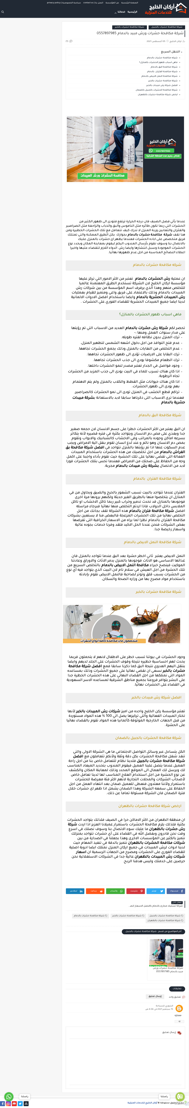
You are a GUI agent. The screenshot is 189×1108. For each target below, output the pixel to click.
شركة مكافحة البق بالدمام (164, 67)
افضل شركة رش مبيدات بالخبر (162, 85)
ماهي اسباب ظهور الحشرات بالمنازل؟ (158, 62)
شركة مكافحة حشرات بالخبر (129, 27)
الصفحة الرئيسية (129, 3)
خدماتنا (121, 12)
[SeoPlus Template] (186, 1103)
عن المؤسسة (112, 3)
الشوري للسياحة (164, 1006)
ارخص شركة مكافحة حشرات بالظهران (158, 95)
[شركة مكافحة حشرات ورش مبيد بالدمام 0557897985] (166, 953)
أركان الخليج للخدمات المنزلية (142, 1103)
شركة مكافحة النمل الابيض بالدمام (159, 76)
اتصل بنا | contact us (93, 3)
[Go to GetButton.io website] (180, 1104)
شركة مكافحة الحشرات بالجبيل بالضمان (157, 90)
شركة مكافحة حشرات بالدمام (89, 916)
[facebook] (2, 1103)
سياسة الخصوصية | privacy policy (64, 3)
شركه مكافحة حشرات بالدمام (162, 58)
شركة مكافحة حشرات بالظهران (164, 921)
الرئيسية (132, 12)
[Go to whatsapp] (8, 1096)
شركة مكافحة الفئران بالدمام (162, 72)
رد (179, 1021)
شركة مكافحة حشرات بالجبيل (166, 27)
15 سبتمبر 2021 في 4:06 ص (159, 1009)
